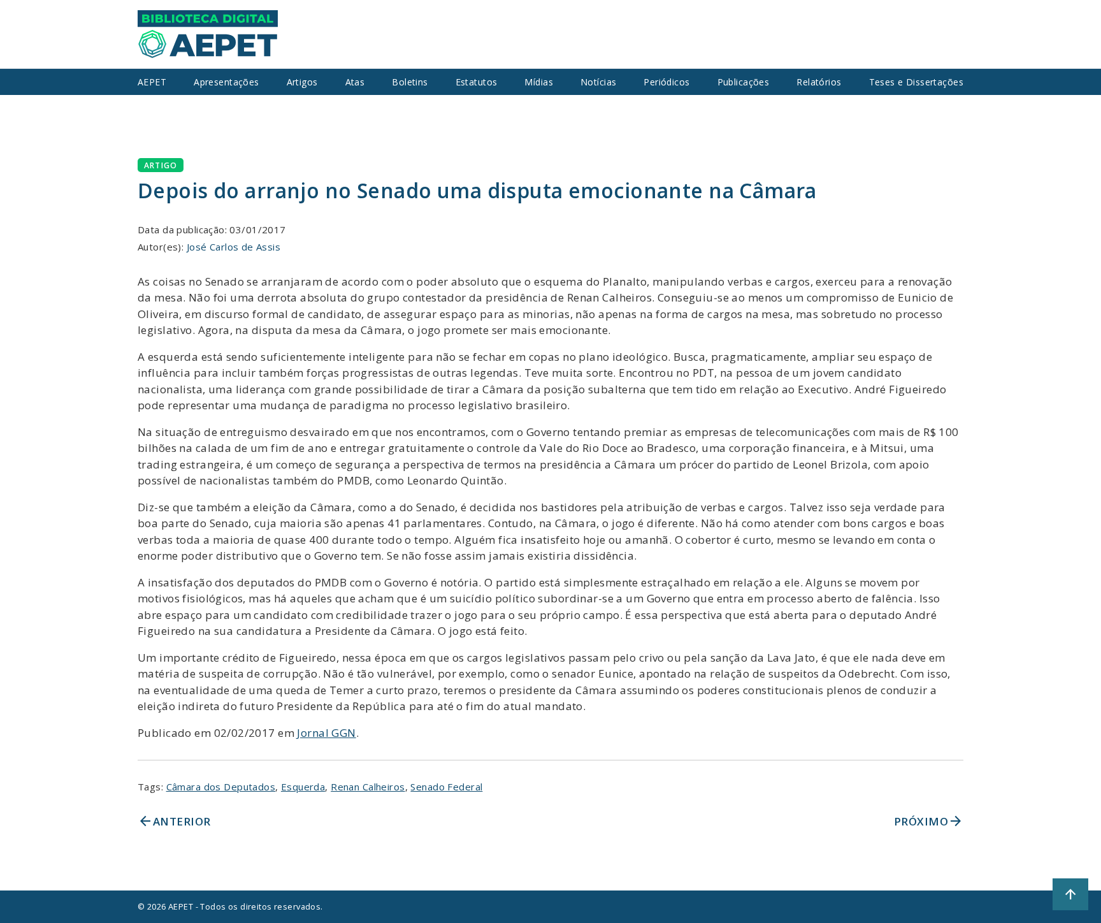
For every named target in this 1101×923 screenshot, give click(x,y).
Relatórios (818, 82)
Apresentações (226, 82)
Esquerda (303, 786)
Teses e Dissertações (916, 82)
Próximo (928, 821)
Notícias (598, 82)
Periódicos (666, 82)
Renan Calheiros (368, 786)
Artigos (302, 82)
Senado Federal (446, 786)
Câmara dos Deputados (221, 786)
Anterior (174, 821)
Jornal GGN (326, 732)
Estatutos (477, 82)
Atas (355, 82)
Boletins (410, 82)
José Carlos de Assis (234, 246)
